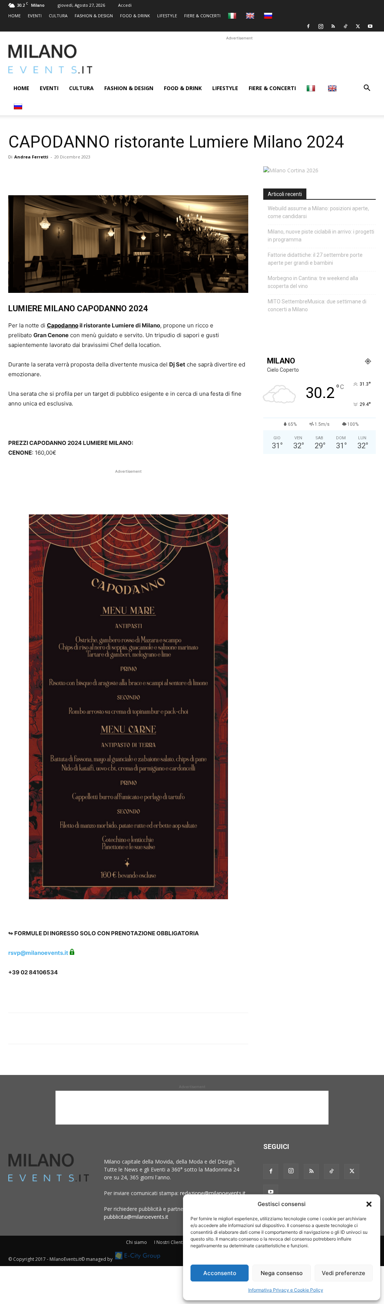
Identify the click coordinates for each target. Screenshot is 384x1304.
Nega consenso (282, 1273)
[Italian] (233, 15)
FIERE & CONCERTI (202, 15)
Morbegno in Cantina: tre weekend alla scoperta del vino (313, 282)
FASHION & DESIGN (94, 15)
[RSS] (333, 26)
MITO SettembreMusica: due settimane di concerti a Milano (317, 305)
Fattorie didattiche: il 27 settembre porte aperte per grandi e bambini (315, 259)
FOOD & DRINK (135, 15)
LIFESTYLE (167, 15)
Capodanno (62, 325)
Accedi (125, 5)
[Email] (84, 173)
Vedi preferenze (343, 1273)
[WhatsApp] (50, 173)
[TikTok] (345, 26)
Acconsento (219, 1273)
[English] (251, 15)
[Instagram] (320, 26)
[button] (369, 1204)
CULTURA (58, 15)
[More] (102, 173)
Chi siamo (136, 1242)
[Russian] (269, 15)
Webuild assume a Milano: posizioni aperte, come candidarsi (318, 212)
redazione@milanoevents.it (213, 1193)
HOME (14, 15)
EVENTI (35, 15)
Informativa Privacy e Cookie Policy (285, 1290)
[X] (357, 26)
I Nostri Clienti (169, 1242)
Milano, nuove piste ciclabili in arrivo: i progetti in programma (321, 236)
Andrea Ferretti (31, 157)
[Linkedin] (67, 173)
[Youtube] (370, 26)
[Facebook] (308, 26)
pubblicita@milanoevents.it (136, 1216)
